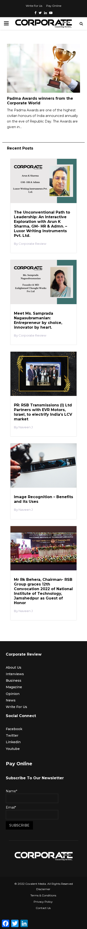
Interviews (15, 674)
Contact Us (43, 908)
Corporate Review (32, 243)
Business (13, 680)
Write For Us (34, 5)
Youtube (13, 749)
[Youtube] (50, 12)
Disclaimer (43, 889)
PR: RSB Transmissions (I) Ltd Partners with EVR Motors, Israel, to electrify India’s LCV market (43, 412)
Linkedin (13, 742)
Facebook (14, 729)
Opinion (12, 694)
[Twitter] (40, 12)
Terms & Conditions (43, 895)
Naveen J (26, 427)
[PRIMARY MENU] (6, 23)
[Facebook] (35, 12)
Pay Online (53, 5)
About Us (13, 667)
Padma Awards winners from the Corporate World (40, 100)
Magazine (14, 687)
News (11, 700)
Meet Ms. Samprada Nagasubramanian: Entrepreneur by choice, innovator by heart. (38, 320)
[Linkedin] (45, 12)
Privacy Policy (43, 901)
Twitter (12, 735)
